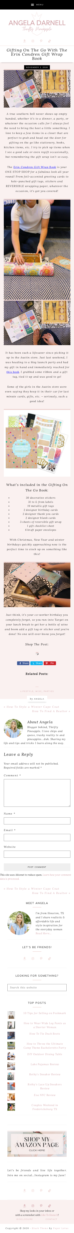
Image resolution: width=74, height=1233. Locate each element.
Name (9, 813)
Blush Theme (40, 1228)
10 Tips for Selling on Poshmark (45, 1013)
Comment (12, 775)
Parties (49, 691)
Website (10, 847)
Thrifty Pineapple (37, 23)
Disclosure (25, 1219)
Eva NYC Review (45, 1095)
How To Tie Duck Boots (44, 1033)
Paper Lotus (61, 1228)
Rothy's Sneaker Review (45, 1074)
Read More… (44, 933)
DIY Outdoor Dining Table (44, 1054)
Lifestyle (27, 691)
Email (10, 830)
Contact (51, 1219)
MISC (38, 691)
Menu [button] (40, 4)
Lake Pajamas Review (45, 1064)
